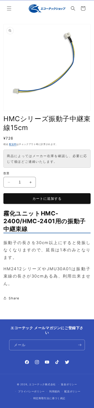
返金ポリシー (69, 384)
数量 (6, 173)
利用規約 (54, 391)
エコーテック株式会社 (42, 384)
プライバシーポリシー (31, 391)
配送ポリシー (72, 391)
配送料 (12, 144)
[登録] (80, 345)
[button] (9, 8)
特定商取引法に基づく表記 (49, 398)
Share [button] (14, 298)
